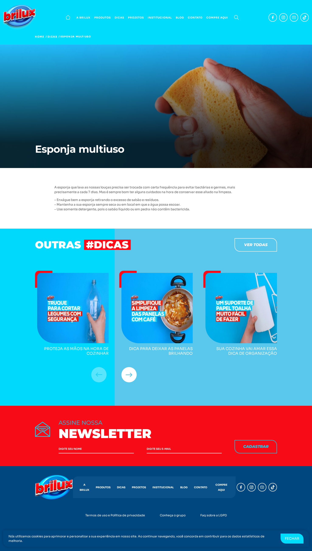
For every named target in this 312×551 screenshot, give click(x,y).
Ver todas (256, 244)
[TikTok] (304, 17)
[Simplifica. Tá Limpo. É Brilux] (20, 17)
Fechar (292, 538)
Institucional (160, 17)
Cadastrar (255, 446)
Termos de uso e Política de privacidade (115, 515)
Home (39, 36)
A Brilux (83, 17)
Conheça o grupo (173, 515)
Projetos (136, 17)
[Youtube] (294, 17)
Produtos (102, 17)
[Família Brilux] (68, 17)
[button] (129, 374)
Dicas (119, 17)
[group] (72, 313)
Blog (180, 17)
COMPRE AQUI (217, 17)
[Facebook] (272, 17)
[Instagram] (283, 17)
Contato (195, 17)
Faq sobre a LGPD (213, 515)
